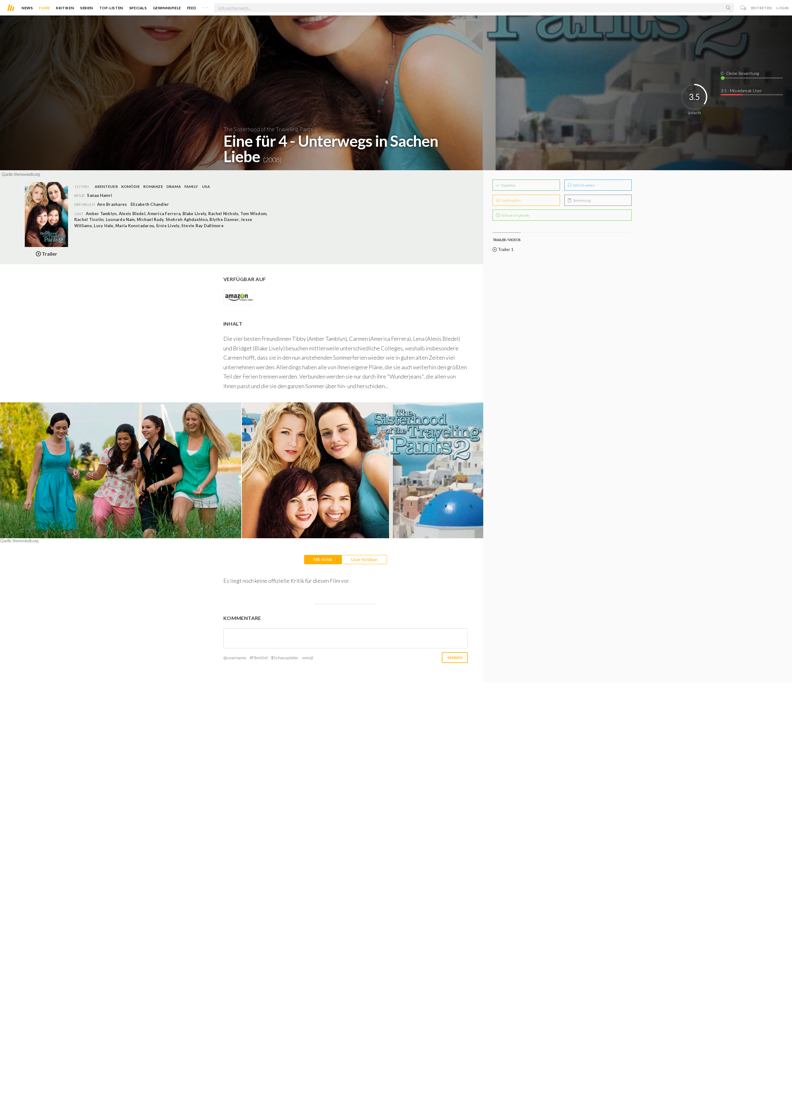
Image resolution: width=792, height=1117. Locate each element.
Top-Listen (111, 8)
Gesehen (508, 185)
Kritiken (65, 8)
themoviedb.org (27, 174)
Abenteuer (106, 186)
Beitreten (761, 8)
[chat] (743, 8)
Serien (86, 8)
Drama (173, 186)
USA (206, 186)
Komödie (130, 186)
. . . (205, 6)
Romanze (153, 186)
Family (191, 186)
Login (783, 8)
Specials (138, 8)
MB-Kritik (323, 559)
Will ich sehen (583, 185)
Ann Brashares (112, 204)
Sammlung (581, 200)
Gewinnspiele (167, 8)
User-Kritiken (364, 559)
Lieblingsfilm (511, 200)
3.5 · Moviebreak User (741, 90)
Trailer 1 (505, 249)
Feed (191, 8)
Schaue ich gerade (515, 215)
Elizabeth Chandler (150, 204)
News (27, 8)
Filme (44, 8)
